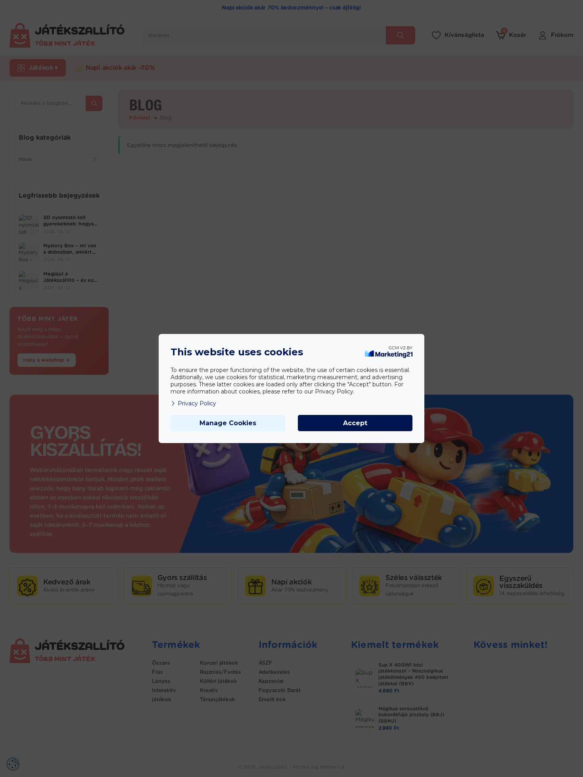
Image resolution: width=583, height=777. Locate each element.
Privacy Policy (197, 403)
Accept (355, 423)
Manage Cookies (227, 423)
